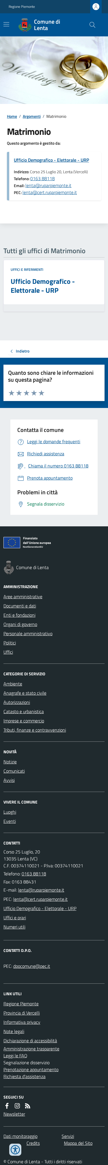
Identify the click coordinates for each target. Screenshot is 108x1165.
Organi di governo (20, 624)
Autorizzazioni (16, 702)
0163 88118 (42, 178)
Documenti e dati (19, 605)
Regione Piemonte (22, 6)
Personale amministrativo (27, 633)
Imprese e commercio (23, 720)
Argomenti (32, 116)
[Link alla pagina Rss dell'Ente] (27, 1105)
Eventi (9, 821)
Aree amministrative (22, 596)
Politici (9, 642)
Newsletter (14, 1113)
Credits (33, 1143)
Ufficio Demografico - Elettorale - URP (51, 159)
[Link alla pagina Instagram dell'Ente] (17, 1105)
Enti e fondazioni (19, 615)
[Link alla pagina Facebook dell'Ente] (6, 1105)
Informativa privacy (21, 1022)
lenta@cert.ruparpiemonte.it (49, 192)
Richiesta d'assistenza (24, 1076)
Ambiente (12, 683)
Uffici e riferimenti (27, 269)
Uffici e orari (14, 917)
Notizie (10, 761)
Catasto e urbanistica (23, 711)
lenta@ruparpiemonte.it (48, 185)
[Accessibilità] (15, 1149)
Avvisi (9, 780)
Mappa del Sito (78, 1143)
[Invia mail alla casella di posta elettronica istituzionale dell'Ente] (41, 889)
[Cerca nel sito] (90, 25)
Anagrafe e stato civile (24, 692)
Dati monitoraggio (20, 1136)
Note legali (13, 1031)
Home (12, 116)
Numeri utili (14, 926)
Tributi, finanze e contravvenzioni (34, 729)
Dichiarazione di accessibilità (30, 1040)
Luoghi (9, 811)
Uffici (8, 651)
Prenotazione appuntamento (30, 1069)
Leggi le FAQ (15, 1055)
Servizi (68, 1136)
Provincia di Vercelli (21, 1012)
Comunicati (14, 770)
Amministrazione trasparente (31, 1048)
